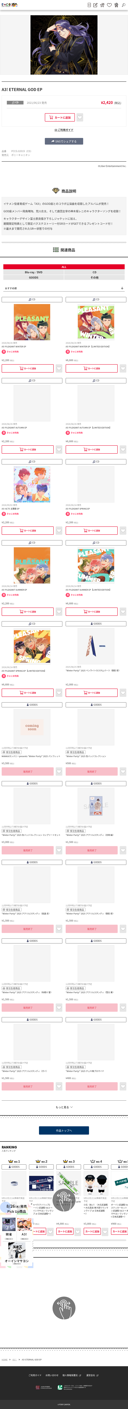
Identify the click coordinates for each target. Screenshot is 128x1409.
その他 (94, 277)
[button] (64, 141)
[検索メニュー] (123, 5)
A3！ (14, 1359)
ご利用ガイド (35, 1375)
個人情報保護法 (70, 1375)
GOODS (33, 277)
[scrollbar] (64, 1240)
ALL (64, 267)
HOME (5, 1359)
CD (94, 272)
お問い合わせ (52, 1375)
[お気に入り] (109, 5)
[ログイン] (89, 5)
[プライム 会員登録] (102, 5)
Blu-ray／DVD (33, 272)
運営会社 (90, 1375)
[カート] (116, 5)
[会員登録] (95, 5)
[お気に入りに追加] (79, 117)
